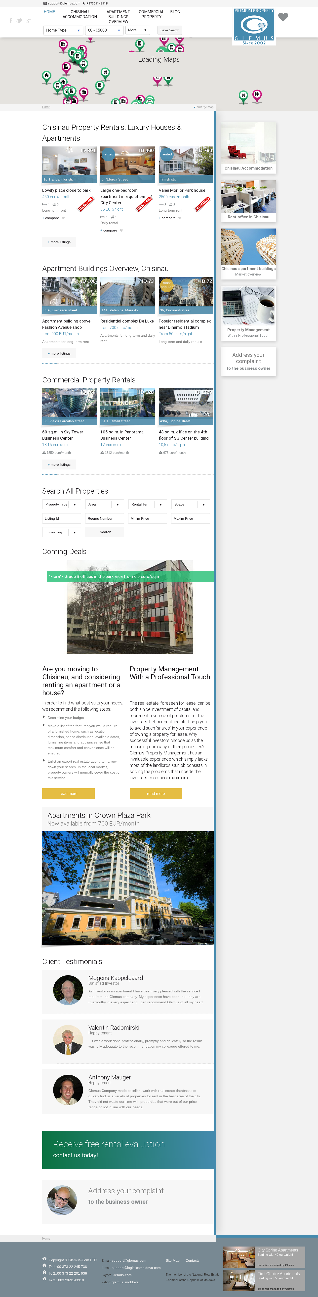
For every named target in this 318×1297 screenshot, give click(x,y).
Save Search (169, 30)
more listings (59, 242)
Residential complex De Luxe (127, 321)
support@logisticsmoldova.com (136, 1268)
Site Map (173, 1260)
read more (69, 793)
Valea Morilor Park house (182, 190)
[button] (257, 97)
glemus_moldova (125, 1282)
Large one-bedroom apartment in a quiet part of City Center (126, 196)
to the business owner (249, 368)
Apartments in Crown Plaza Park (99, 815)
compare (50, 218)
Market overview (248, 274)
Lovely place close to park (66, 190)
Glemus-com (122, 1275)
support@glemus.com (129, 1260)
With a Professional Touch (249, 335)
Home (46, 107)
